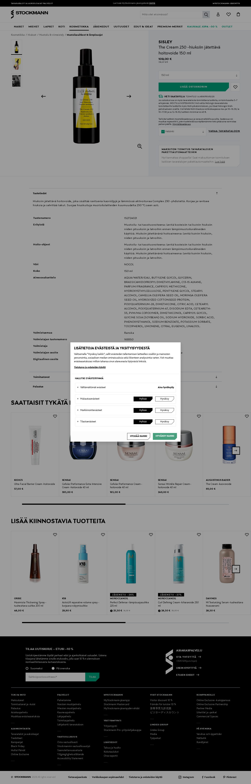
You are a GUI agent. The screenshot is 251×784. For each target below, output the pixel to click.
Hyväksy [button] (164, 399)
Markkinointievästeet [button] (89, 410)
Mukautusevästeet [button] (88, 399)
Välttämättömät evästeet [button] (91, 387)
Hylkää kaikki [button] (138, 436)
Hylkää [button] (143, 399)
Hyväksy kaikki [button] (165, 436)
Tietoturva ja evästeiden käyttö (90, 367)
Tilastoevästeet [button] (86, 421)
